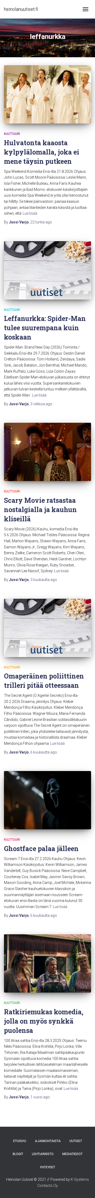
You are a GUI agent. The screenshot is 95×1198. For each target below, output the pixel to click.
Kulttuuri (12, 134)
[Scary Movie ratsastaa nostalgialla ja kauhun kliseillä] (47, 452)
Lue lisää (30, 213)
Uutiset (75, 1141)
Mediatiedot (72, 1154)
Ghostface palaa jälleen (41, 848)
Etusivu (19, 1141)
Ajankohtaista (48, 1141)
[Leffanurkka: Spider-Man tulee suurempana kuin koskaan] (47, 270)
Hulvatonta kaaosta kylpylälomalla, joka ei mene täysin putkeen (41, 152)
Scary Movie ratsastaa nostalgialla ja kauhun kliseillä (40, 509)
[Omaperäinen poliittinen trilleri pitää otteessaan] (47, 628)
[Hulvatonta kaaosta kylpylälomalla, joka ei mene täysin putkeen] (47, 94)
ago (41, 222)
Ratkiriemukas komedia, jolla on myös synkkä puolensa (43, 1021)
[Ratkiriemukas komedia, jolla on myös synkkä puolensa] (47, 963)
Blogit (18, 1154)
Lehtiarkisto (43, 1154)
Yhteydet (47, 1167)
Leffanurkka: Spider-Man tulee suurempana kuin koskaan (45, 327)
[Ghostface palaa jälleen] (47, 800)
